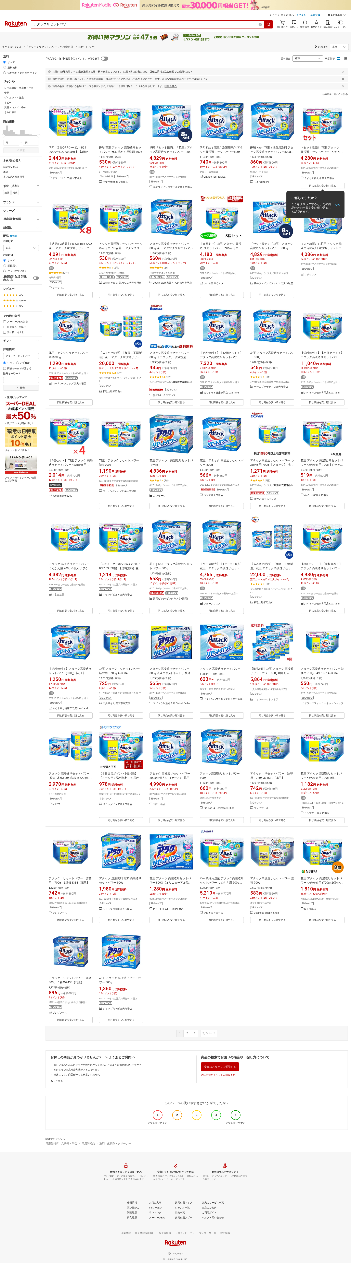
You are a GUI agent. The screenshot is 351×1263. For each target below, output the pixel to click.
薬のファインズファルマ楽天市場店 (172, 187)
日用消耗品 (88, 1143)
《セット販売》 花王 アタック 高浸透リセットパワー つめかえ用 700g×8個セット (322, 152)
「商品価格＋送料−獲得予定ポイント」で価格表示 (72, 58)
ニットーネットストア (266, 699)
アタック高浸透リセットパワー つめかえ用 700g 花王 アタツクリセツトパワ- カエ (121, 248)
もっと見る (57, 1080)
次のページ (209, 1033)
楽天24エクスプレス (164, 395)
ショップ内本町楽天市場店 (117, 909)
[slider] (3, 135)
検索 (22, 150)
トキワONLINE (262, 182)
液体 (6, 192)
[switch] (36, 278)
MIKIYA (56, 804)
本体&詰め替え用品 (13, 176)
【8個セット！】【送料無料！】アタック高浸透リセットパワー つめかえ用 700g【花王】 (322, 568)
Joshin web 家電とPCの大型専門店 (122, 283)
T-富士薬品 (58, 594)
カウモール (159, 495)
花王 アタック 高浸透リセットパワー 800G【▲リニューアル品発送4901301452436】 (171, 882)
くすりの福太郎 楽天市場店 (319, 178)
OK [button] (337, 204)
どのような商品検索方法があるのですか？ (77, 1069)
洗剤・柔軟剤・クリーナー (115, 1143)
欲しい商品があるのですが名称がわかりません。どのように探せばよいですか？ (97, 1064)
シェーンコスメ (212, 603)
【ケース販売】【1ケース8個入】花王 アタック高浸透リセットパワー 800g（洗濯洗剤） (221, 568)
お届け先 (8, 241)
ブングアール (261, 808)
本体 (5, 171)
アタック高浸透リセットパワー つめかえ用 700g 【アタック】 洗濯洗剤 (272, 465)
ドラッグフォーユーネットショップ (323, 703)
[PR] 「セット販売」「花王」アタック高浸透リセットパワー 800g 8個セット (173, 152)
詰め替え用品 (10, 167)
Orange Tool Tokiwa (214, 177)
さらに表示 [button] (10, 112)
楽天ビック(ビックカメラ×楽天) (170, 598)
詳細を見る (171, 86)
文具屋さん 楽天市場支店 (116, 703)
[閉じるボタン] (343, 71)
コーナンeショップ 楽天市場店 (69, 383)
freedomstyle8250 (62, 496)
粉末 (15, 192)
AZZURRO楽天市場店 (316, 495)
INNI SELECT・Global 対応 (168, 909)
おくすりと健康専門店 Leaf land (221, 392)
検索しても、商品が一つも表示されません (77, 1074)
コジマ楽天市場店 (213, 495)
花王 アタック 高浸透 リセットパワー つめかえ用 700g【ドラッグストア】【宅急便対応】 (322, 465)
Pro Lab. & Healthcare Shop (219, 808)
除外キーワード (11, 373)
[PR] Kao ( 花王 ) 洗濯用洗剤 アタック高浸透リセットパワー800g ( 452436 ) (221, 152)
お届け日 (8, 255)
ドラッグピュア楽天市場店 (67, 178)
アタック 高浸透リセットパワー (220, 668)
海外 (14, 236)
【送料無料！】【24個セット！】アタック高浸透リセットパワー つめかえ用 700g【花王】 (322, 357)
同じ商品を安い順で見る (322, 185)
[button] (336, 15)
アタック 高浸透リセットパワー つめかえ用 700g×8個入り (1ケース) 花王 (70, 568)
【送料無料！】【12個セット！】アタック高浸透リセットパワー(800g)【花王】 (221, 357)
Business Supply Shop (266, 913)
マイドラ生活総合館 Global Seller (171, 703)
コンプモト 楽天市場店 (316, 813)
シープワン (58, 288)
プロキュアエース (213, 913)
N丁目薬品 (310, 909)
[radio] (4, 62)
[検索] (269, 24)
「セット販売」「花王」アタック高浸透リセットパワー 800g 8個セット (271, 248)
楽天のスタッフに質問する (220, 1066)
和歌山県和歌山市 (112, 391)
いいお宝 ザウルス (214, 283)
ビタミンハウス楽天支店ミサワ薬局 (223, 699)
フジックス (310, 274)
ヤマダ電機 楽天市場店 (115, 182)
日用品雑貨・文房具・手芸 (61, 1143)
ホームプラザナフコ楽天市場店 (271, 387)
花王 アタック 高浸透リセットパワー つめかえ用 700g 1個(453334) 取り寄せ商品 (321, 778)
